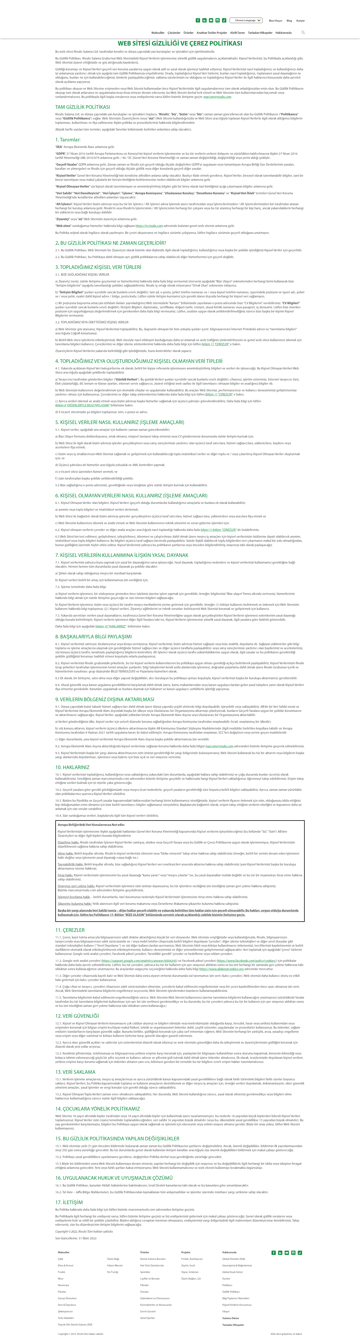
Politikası (227, 1285)
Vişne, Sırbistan (190, 1272)
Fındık (61, 1272)
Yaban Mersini (115, 1265)
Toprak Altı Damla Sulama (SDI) (75, 1324)
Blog (289, 20)
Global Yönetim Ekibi (233, 1259)
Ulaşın (226, 1311)
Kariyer (300, 20)
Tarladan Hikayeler (260, 33)
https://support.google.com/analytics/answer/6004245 (139, 961)
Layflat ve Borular (150, 1278)
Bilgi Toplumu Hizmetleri (235, 1298)
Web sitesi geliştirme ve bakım (286, 1334)
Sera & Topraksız (67, 1304)
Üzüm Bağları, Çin (191, 1278)
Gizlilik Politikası (231, 1291)
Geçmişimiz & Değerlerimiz (237, 1265)
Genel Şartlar (147, 1318)
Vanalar (144, 1291)
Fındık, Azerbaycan (192, 1259)
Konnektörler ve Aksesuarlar (156, 1304)
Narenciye (63, 1285)
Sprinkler (145, 1272)
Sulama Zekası (230, 1318)
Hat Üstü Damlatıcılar (152, 1265)
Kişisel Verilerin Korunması (237, 1304)
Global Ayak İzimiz (232, 1272)
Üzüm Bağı (113, 1259)
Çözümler (174, 33)
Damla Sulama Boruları (153, 1259)
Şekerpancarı (65, 1311)
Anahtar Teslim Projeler (212, 33)
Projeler (185, 1252)
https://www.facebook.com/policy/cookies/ (247, 961)
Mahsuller (158, 33)
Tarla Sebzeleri (66, 1318)
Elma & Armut (65, 1265)
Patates (62, 1291)
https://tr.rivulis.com (149, 226)
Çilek (60, 1259)
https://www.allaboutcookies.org (221, 969)
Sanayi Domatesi (67, 1298)
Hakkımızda (284, 33)
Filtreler (144, 1285)
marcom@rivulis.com (217, 97)
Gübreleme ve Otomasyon (155, 1298)
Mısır (61, 1278)
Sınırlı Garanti (148, 1311)
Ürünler (189, 33)
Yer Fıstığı (112, 1272)
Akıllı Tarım (237, 33)
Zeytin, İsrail (188, 1265)
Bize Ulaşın (275, 20)
